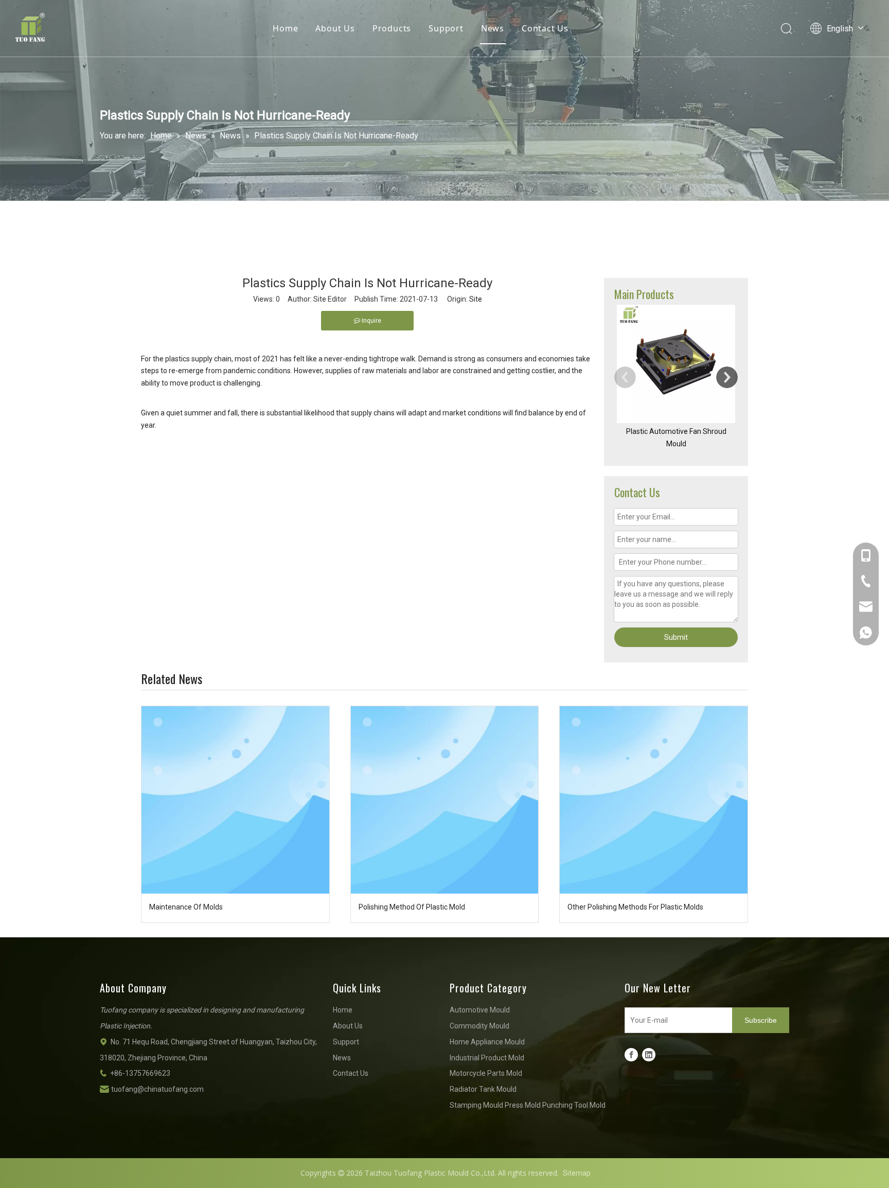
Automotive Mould (480, 1010)
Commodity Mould (479, 1026)
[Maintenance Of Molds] (235, 800)
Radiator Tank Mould (483, 1089)
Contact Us (545, 28)
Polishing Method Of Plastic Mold (412, 907)
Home (285, 28)
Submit (676, 637)
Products (391, 28)
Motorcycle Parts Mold (486, 1073)
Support (446, 28)
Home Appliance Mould (487, 1042)
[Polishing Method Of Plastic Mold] (445, 800)
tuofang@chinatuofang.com (157, 1089)
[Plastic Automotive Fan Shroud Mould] (676, 364)
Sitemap (577, 1173)
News (492, 28)
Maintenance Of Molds (186, 907)
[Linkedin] (648, 1054)
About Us (334, 28)
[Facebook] (631, 1054)
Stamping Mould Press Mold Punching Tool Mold (528, 1105)
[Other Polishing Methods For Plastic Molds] (654, 800)
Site (475, 299)
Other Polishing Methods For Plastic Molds (635, 907)
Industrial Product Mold (487, 1058)
